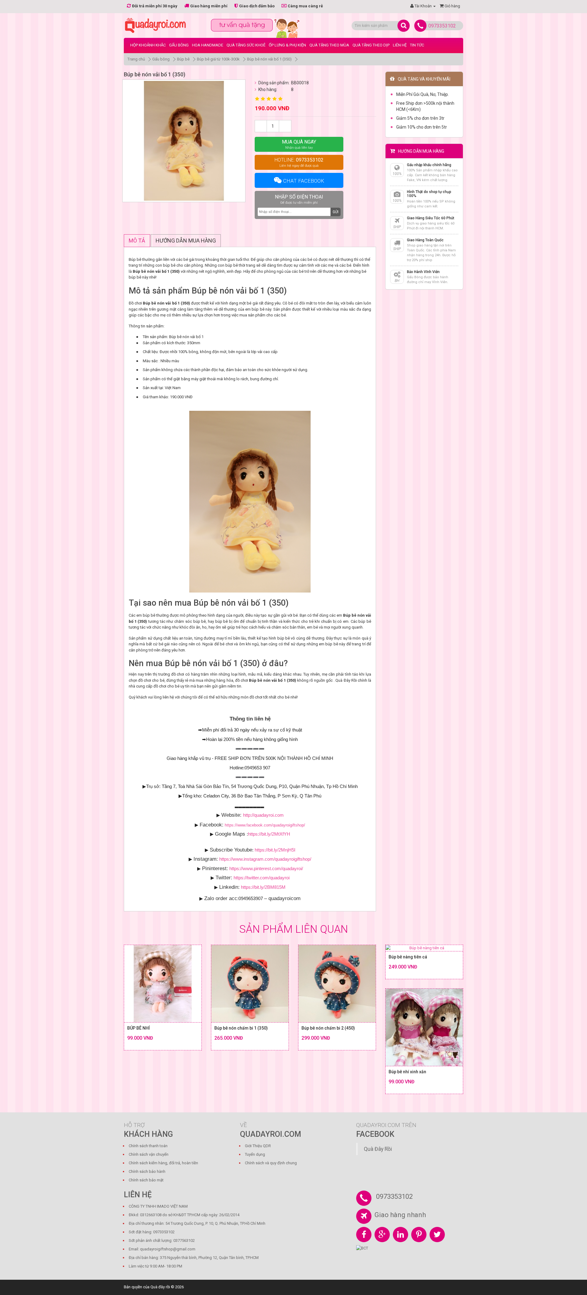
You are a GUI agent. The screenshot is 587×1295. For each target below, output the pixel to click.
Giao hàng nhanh (400, 1215)
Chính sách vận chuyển (148, 1154)
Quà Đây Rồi (378, 1149)
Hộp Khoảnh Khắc (148, 45)
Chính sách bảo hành (147, 1171)
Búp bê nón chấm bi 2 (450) (328, 1028)
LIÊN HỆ (400, 45)
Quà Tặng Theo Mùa (329, 45)
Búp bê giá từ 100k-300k (218, 59)
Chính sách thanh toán (148, 1146)
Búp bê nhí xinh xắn (407, 1071)
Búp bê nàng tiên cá (408, 956)
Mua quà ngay (299, 144)
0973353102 (442, 26)
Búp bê (183, 59)
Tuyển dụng (255, 1154)
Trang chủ (136, 59)
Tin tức (417, 45)
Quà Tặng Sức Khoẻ (246, 45)
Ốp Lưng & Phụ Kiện (287, 45)
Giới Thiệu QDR (258, 1146)
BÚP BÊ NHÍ (138, 1028)
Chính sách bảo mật (146, 1180)
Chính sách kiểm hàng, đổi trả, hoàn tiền (163, 1163)
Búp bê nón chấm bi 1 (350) (241, 1028)
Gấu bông (179, 45)
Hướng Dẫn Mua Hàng (186, 240)
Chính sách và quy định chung (271, 1163)
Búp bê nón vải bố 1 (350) (269, 59)
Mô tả (137, 240)
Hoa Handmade (207, 45)
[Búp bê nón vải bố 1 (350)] (184, 140)
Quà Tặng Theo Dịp (371, 45)
